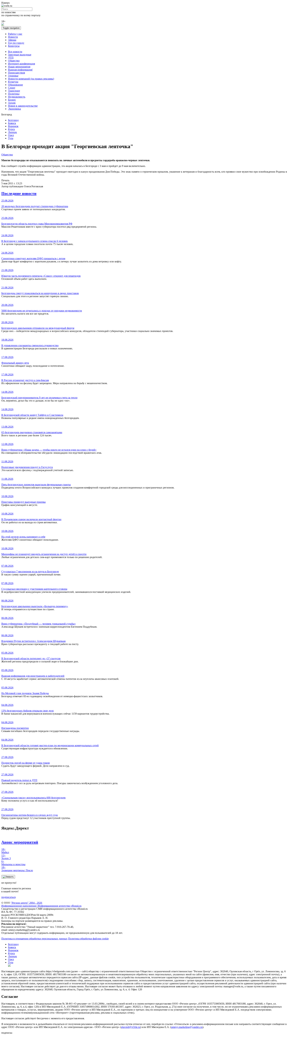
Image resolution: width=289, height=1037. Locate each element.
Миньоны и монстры (13, 863)
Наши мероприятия (19, 66)
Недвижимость (16, 96)
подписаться (8, 897)
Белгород (13, 120)
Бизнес (12, 99)
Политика (13, 93)
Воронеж (13, 126)
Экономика (14, 108)
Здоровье (13, 75)
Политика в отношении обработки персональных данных (34, 938)
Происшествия (16, 72)
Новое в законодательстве (23, 105)
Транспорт (14, 90)
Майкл (5, 851)
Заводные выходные (19, 54)
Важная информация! (20, 69)
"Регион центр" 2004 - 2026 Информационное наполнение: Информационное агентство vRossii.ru (41, 904)
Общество (14, 60)
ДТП (11, 57)
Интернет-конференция (21, 63)
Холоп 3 (6, 857)
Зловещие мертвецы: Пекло (17, 869)
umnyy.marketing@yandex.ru (187, 1027)
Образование (15, 84)
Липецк (12, 132)
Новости (13, 36)
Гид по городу (16, 42)
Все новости (15, 51)
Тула (10, 138)
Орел (11, 135)
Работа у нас (15, 33)
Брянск (12, 123)
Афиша (12, 39)
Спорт (11, 87)
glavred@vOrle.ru (130, 1027)
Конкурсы (14, 45)
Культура (13, 81)
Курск (11, 129)
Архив (12, 102)
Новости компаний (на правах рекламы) (31, 78)
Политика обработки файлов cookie (88, 938)
